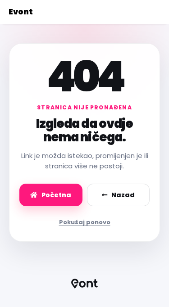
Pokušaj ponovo (84, 222)
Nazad (123, 194)
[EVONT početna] (85, 283)
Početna (56, 194)
